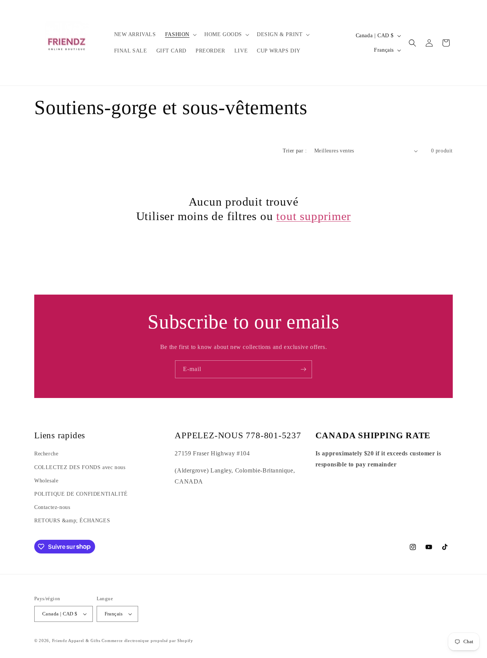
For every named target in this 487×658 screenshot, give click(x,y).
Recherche (46, 454)
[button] (180, 35)
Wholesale (46, 481)
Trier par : (295, 151)
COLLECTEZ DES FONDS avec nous (79, 467)
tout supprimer (313, 216)
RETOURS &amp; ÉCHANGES (72, 520)
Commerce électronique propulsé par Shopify (147, 640)
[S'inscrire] (303, 369)
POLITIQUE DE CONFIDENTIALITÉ (81, 494)
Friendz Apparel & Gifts (77, 640)
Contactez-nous (52, 507)
